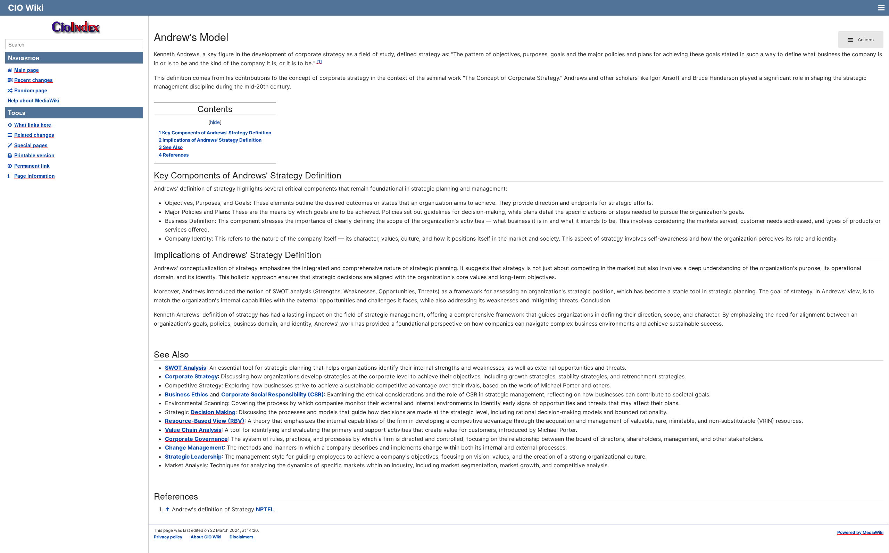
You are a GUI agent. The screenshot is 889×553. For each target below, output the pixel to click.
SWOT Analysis (185, 367)
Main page (26, 69)
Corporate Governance (196, 438)
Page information (34, 175)
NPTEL (265, 509)
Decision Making (213, 412)
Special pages (31, 145)
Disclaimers (242, 536)
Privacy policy (168, 536)
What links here (32, 124)
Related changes (34, 134)
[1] (319, 61)
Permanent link (32, 165)
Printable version (34, 155)
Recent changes (33, 79)
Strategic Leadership (193, 456)
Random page (30, 90)
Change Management (194, 447)
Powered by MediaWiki (860, 532)
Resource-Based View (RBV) (204, 420)
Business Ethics (186, 394)
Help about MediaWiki (33, 100)
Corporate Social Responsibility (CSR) (272, 394)
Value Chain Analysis (193, 429)
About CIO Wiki (206, 536)
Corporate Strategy (191, 376)
